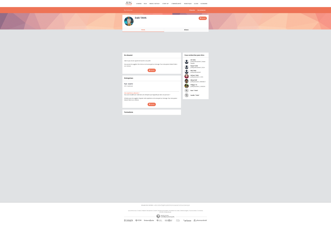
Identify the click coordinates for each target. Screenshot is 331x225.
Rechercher (129, 10)
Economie (204, 3)
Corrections (200, 210)
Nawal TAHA (194, 66)
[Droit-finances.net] (159, 220)
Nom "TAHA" (194, 90)
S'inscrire (192, 10)
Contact (139, 210)
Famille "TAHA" (194, 95)
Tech (145, 3)
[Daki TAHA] (129, 21)
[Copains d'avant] (168, 220)
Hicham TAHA (194, 75)
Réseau (186, 30)
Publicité (144, 210)
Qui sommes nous (132, 210)
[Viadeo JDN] (178, 220)
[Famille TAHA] (186, 95)
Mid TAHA (193, 70)
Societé (155, 210)
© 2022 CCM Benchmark (165, 212)
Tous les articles (193, 210)
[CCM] (138, 220)
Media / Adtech (154, 3)
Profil (143, 30)
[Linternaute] (149, 220)
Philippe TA (193, 85)
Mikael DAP (193, 80)
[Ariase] (187, 220)
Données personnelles (163, 210)
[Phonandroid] (200, 220)
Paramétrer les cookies (174, 210)
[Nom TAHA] (186, 90)
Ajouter (204, 18)
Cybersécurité (176, 3)
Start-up (165, 3)
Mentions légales (184, 210)
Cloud (196, 3)
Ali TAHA (193, 60)
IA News (139, 3)
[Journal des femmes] (128, 220)
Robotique (187, 3)
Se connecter (201, 10)
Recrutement (150, 210)
